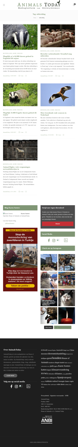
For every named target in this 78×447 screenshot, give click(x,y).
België (64, 350)
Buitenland (7, 53)
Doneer (58, 224)
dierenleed (44, 354)
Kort (14, 53)
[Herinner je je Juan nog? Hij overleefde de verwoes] (49, 280)
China (72, 350)
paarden (69, 374)
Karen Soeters (25, 213)
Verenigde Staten (63, 381)
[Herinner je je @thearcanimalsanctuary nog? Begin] (49, 262)
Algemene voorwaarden (57, 395)
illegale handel (59, 362)
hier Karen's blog (11, 221)
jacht (52, 366)
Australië (59, 350)
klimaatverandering (60, 369)
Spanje (60, 377)
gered (49, 358)
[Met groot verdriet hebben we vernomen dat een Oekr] (66, 315)
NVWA (44, 373)
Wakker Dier (47, 384)
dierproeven (69, 354)
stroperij (67, 377)
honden (56, 358)
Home (35, 17)
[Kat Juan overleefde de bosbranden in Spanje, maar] (49, 315)
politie (47, 378)
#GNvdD (44, 350)
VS (42, 384)
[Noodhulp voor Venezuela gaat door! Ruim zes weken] (66, 298)
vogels (71, 381)
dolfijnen (44, 358)
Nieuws (20, 53)
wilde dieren (60, 384)
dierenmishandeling (57, 353)
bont (68, 350)
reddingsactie (53, 378)
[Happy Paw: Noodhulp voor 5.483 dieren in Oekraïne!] (66, 262)
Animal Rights (52, 350)
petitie (43, 378)
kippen (49, 370)
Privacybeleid (45, 395)
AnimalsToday (6, 75)
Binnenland (45, 51)
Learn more (10, 375)
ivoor (48, 366)
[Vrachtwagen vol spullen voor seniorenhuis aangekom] (66, 280)
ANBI (66, 395)
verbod (55, 381)
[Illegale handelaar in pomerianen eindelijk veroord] (49, 298)
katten (44, 369)
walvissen (53, 384)
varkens (48, 381)
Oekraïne (51, 374)
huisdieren (52, 362)
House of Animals (14, 216)
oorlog (63, 373)
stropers (43, 381)
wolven (66, 384)
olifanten (58, 373)
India (66, 362)
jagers (56, 366)
